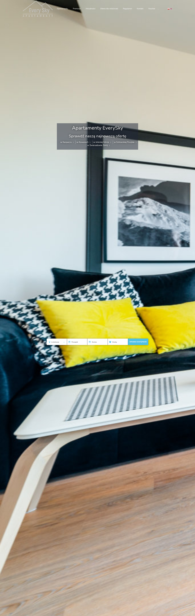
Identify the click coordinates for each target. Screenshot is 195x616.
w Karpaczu (66, 142)
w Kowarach (82, 142)
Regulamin (127, 8)
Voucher (151, 8)
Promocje (77, 8)
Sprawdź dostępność (138, 342)
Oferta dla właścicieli (109, 8)
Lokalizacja (55, 342)
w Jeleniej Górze (101, 142)
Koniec (94, 342)
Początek (75, 342)
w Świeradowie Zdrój (97, 145)
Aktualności (90, 8)
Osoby (114, 342)
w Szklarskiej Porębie (124, 142)
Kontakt (140, 8)
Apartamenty (62, 8)
